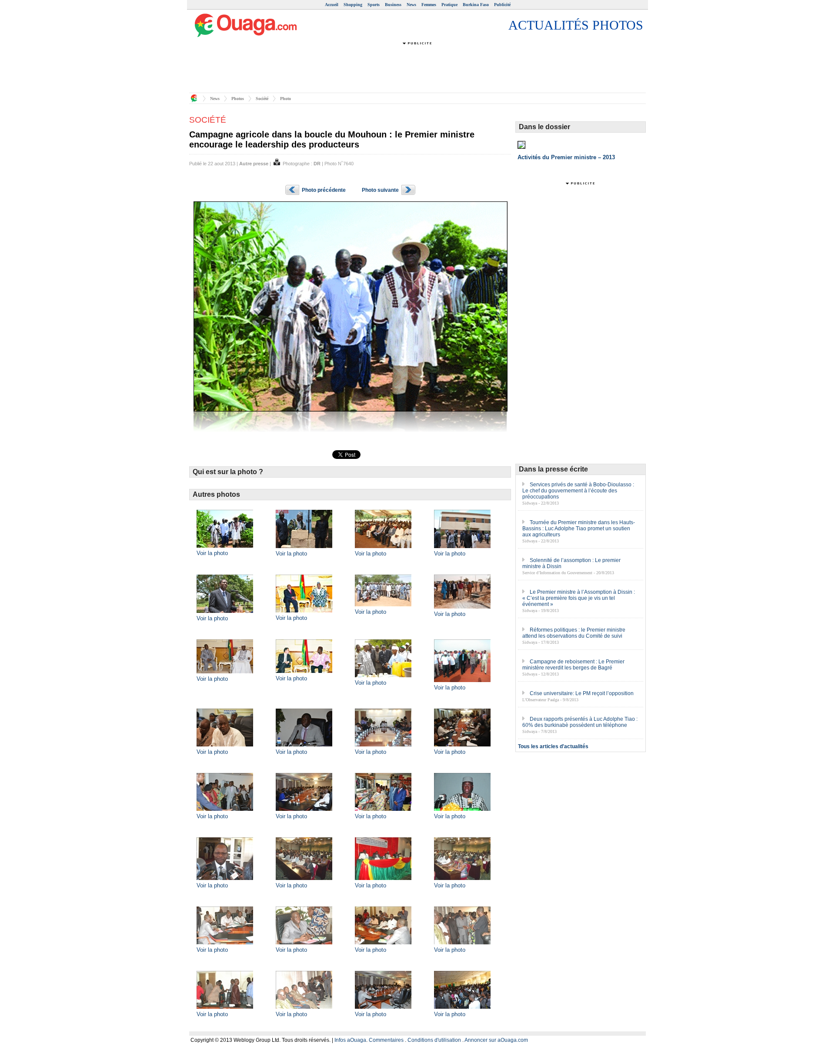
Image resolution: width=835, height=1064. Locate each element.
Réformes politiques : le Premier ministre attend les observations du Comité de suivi (573, 633)
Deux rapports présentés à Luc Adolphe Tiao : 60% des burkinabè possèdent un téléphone (580, 722)
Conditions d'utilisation (434, 1040)
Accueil (331, 4)
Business (393, 4)
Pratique (449, 4)
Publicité (502, 4)
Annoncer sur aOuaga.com (496, 1040)
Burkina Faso (476, 4)
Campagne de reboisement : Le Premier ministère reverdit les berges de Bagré (573, 665)
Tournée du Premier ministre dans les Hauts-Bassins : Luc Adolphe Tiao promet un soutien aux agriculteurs (578, 528)
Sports (373, 4)
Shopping (353, 4)
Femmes (428, 4)
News (411, 4)
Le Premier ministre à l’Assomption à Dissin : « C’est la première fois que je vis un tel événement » (578, 598)
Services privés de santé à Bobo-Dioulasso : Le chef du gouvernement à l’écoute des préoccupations (578, 491)
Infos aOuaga (350, 1040)
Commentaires (386, 1040)
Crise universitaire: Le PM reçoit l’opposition (582, 693)
